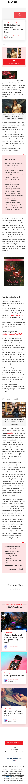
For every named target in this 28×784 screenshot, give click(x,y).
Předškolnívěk (7, 777)
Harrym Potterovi (17, 315)
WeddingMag (18, 778)
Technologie (7, 673)
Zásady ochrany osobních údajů (14, 752)
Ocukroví (12, 780)
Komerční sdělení (13, 646)
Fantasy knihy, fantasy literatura (13, 22)
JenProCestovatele (8, 778)
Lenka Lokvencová (14, 36)
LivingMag (6, 780)
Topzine (13, 777)
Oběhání (11, 775)
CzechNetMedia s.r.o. (17, 766)
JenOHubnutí (19, 780)
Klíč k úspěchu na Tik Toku (14, 676)
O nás (14, 747)
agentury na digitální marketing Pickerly (13, 771)
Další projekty (14, 749)
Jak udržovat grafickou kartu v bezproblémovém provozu (13, 713)
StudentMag (19, 777)
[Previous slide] (4, 53)
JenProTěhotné (19, 775)
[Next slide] (23, 53)
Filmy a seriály (8, 632)
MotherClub (5, 775)
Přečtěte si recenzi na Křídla (12, 334)
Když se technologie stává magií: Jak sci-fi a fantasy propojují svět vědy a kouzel (13, 638)
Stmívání (10, 433)
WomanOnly (17, 773)
